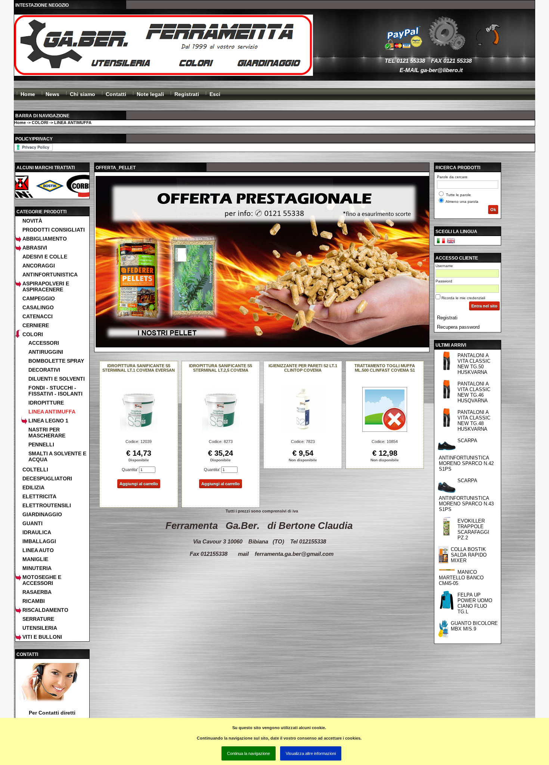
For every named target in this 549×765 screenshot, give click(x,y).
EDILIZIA (33, 487)
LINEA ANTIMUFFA (51, 412)
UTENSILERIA (39, 628)
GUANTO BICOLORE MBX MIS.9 (474, 626)
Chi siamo (82, 94)
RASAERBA (37, 592)
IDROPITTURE (46, 403)
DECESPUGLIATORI (47, 478)
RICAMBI (33, 601)
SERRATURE (38, 619)
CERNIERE (35, 325)
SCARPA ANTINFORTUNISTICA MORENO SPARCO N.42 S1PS (466, 455)
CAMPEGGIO (38, 298)
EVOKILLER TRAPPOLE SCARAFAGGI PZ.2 (473, 529)
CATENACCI (37, 316)
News (52, 94)
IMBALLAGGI (39, 541)
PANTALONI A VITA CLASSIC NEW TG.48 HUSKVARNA (474, 420)
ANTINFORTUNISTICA (50, 275)
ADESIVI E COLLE (44, 257)
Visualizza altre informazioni (311, 753)
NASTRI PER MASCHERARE (46, 433)
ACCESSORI (43, 343)
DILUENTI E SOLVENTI (56, 379)
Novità (32, 221)
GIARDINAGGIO (42, 514)
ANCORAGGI (38, 266)
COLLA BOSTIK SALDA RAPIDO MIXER (469, 554)
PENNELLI (41, 444)
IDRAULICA (36, 532)
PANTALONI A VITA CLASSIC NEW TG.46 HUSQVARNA (474, 392)
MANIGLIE (35, 559)
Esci (215, 94)
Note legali (150, 94)
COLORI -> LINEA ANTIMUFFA (62, 122)
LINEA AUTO (38, 550)
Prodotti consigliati (53, 230)
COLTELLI (35, 470)
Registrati (186, 94)
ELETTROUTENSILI (46, 505)
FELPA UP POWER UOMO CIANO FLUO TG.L (475, 603)
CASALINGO (38, 307)
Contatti (116, 94)
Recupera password (458, 327)
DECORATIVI (44, 370)
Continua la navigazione (248, 753)
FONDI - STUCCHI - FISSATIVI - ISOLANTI (55, 391)
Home (28, 94)
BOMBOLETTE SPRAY (56, 361)
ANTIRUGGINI (45, 352)
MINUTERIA (37, 568)
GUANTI (32, 523)
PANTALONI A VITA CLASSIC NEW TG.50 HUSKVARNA (474, 364)
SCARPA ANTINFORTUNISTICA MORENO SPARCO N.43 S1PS (466, 495)
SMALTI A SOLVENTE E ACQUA (57, 456)
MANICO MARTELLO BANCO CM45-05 (461, 577)
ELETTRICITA (39, 496)
